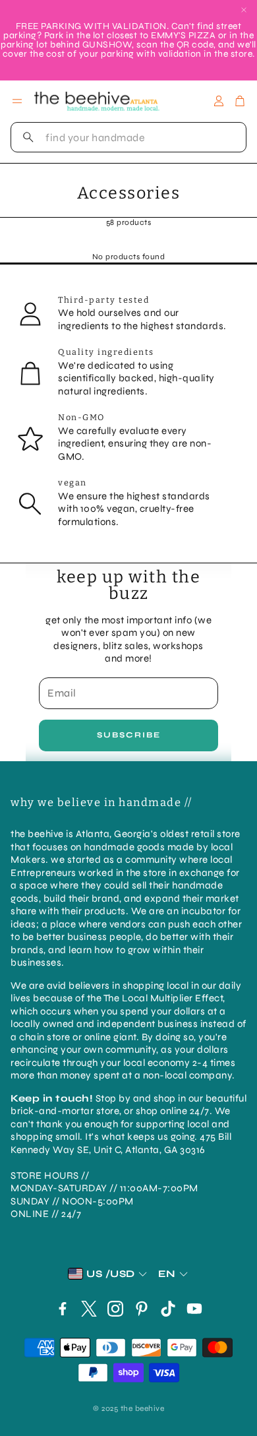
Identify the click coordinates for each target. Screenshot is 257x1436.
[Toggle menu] (17, 101)
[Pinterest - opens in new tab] (142, 1309)
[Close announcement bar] (244, 10)
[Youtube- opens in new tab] (194, 1309)
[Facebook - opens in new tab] (63, 1309)
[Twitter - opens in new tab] (89, 1309)
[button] (128, 137)
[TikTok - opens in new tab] (168, 1309)
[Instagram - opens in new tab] (115, 1309)
